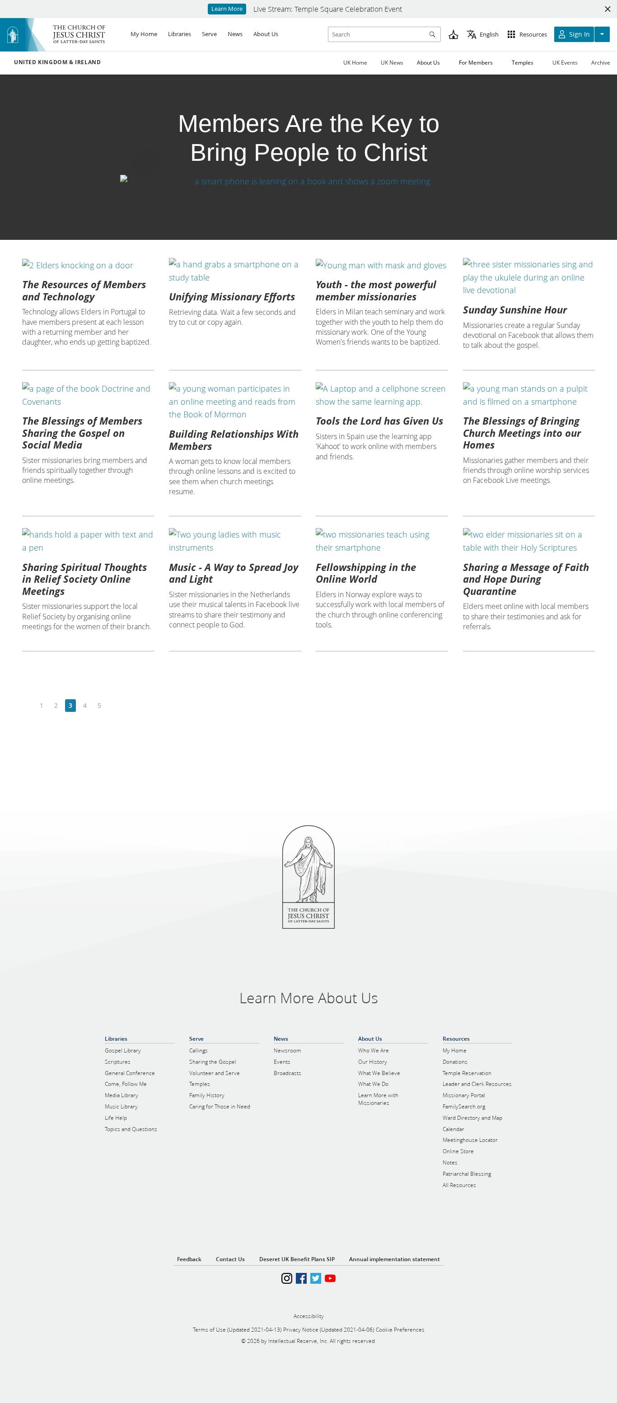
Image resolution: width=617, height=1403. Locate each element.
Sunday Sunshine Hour (515, 309)
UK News (392, 62)
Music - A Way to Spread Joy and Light (233, 572)
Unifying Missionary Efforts (232, 296)
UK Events (565, 62)
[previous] (27, 705)
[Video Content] (308, 181)
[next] (113, 705)
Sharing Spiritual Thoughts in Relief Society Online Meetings (84, 579)
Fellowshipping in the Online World (366, 572)
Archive (600, 62)
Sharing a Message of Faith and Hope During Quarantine (526, 579)
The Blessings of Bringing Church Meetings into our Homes (522, 432)
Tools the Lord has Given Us (379, 420)
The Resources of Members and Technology (84, 290)
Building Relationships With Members (234, 439)
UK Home (355, 62)
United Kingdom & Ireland (57, 62)
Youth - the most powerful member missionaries (376, 290)
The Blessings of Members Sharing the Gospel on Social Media (82, 432)
